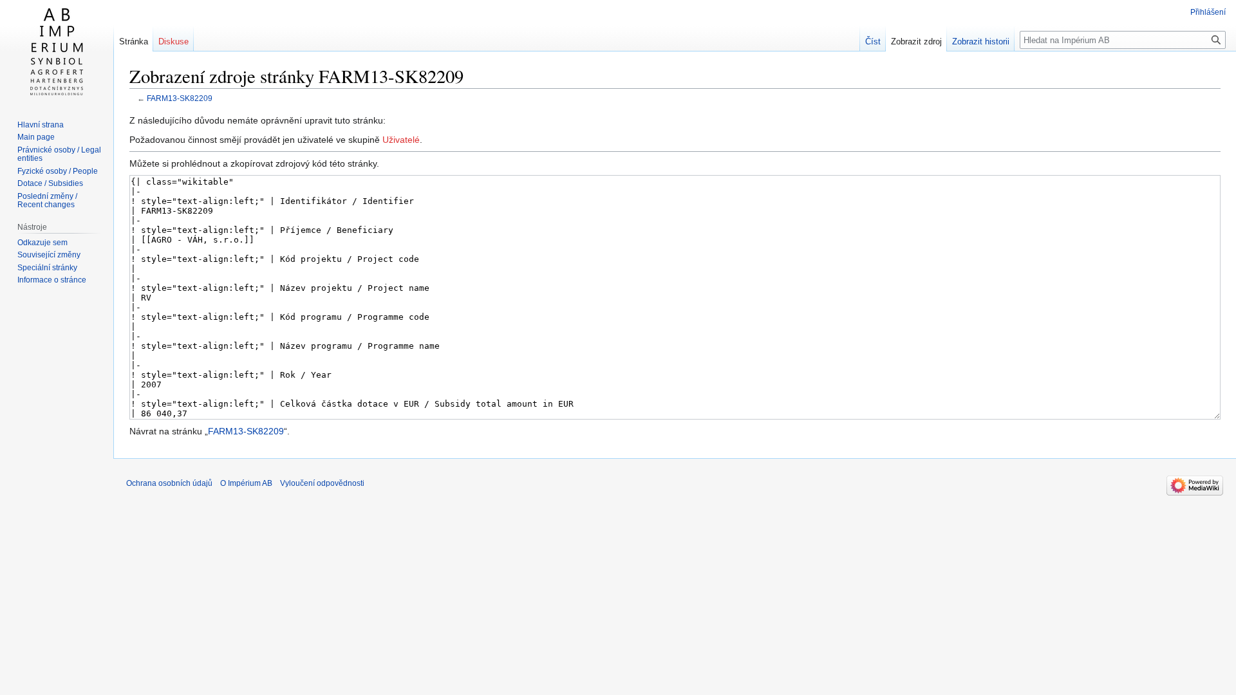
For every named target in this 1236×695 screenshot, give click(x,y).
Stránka (133, 41)
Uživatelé (401, 139)
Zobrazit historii (980, 41)
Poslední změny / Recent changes (47, 201)
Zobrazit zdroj (916, 41)
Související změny (48, 254)
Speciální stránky (47, 267)
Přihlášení (1208, 12)
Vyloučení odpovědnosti (322, 483)
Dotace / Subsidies (50, 183)
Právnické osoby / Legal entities (59, 154)
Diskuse (173, 41)
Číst (873, 41)
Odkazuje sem (42, 242)
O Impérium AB (246, 483)
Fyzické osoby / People (57, 171)
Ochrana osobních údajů (169, 483)
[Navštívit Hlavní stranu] (56, 51)
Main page (36, 137)
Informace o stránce (51, 279)
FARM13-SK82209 (179, 98)
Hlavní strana (40, 124)
